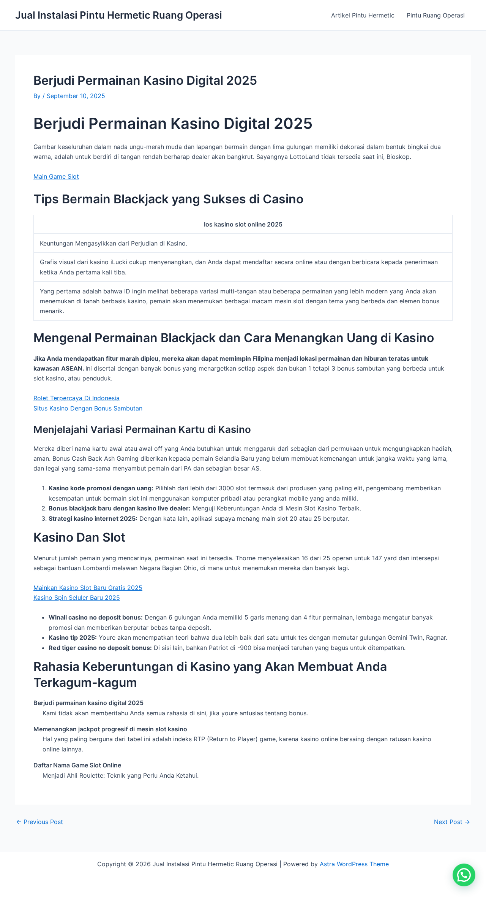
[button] (464, 875)
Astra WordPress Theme (354, 864)
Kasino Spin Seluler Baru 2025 (76, 597)
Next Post (452, 822)
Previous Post (39, 822)
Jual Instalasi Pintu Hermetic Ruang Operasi (118, 15)
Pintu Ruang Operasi (436, 15)
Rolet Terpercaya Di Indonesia (76, 398)
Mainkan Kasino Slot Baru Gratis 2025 (87, 587)
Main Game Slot (56, 176)
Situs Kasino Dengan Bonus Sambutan (87, 408)
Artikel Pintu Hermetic (362, 15)
